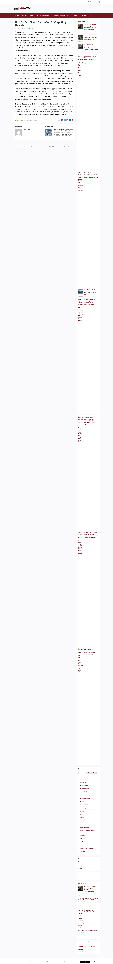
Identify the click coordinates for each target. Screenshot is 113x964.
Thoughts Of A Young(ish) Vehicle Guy (88, 936)
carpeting (27, 120)
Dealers (82, 817)
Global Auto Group (84, 827)
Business (82, 801)
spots (35, 120)
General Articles (84, 824)
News (81, 845)
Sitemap (80, 868)
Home (17, 2)
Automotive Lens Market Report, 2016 (87, 930)
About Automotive (26, 2)
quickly (31, 120)
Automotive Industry (39, 2)
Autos (65, 2)
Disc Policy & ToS (82, 865)
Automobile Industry (85, 785)
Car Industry (83, 808)
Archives (89, 772)
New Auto (82, 841)
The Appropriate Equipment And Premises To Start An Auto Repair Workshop (86, 948)
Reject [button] (87, 962)
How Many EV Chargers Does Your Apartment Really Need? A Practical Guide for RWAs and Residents (87, 28)
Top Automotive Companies (87, 848)
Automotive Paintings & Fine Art (86, 941)
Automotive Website (85, 798)
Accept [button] (82, 962)
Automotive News (84, 788)
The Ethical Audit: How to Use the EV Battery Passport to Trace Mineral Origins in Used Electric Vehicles (91, 536)
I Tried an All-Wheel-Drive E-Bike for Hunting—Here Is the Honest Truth (90, 37)
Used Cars (82, 851)
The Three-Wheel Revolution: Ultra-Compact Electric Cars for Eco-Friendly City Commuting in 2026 (88, 48)
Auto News (82, 775)
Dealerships (17, 120)
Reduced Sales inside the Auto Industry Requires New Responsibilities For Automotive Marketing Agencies (63, 131)
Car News (82, 811)
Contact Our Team (83, 861)
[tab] (82, 773)
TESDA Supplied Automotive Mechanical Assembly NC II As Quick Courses (87, 911)
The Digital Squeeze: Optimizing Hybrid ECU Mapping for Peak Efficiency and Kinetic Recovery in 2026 (90, 303)
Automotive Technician (86, 795)
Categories (82, 772)
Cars (81, 814)
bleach (22, 120)
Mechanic (82, 835)
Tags (94, 772)
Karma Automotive (83, 905)
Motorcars (82, 838)
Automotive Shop (84, 791)
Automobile (83, 782)
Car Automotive (74, 2)
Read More (93, 962)
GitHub (80, 918)
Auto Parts (82, 779)
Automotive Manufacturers (54, 2)
